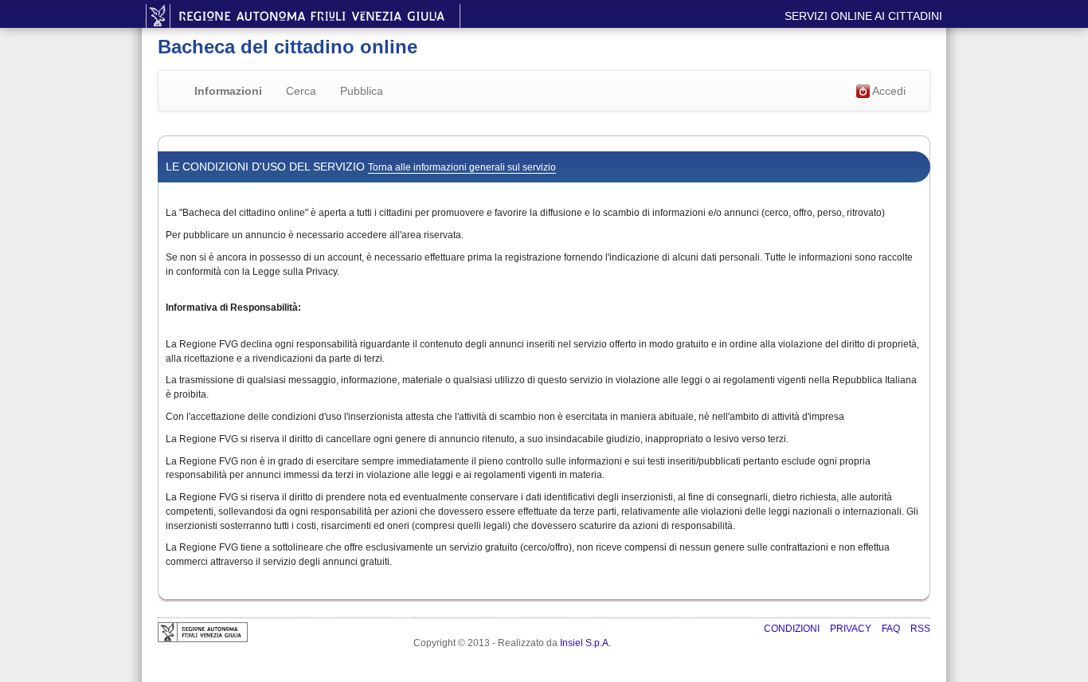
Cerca (301, 90)
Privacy (852, 628)
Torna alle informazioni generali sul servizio (462, 167)
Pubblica (361, 90)
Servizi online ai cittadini (863, 16)
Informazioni (228, 90)
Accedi (888, 90)
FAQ (892, 628)
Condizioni (793, 628)
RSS (920, 628)
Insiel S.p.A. (585, 643)
